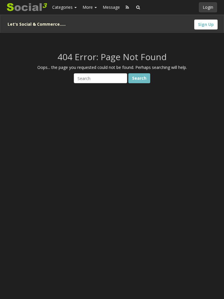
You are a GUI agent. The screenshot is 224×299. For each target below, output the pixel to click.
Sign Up (206, 24)
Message (111, 7)
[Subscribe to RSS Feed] (127, 7)
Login (208, 7)
